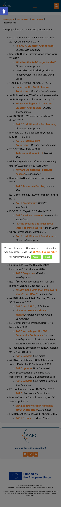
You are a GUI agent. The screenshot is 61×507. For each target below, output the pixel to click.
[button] (4, 11)
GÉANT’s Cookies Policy (45, 251)
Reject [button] (47, 257)
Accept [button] (36, 256)
